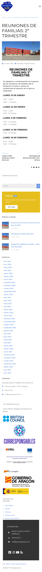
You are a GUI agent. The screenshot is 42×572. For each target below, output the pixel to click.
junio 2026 (7, 264)
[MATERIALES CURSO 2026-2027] (5, 236)
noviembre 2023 (9, 358)
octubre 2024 (8, 325)
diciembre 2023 (9, 355)
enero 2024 (8, 352)
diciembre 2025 (9, 282)
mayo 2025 (8, 304)
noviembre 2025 (9, 285)
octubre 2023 (8, 361)
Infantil (26, 63)
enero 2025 (8, 316)
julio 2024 (7, 334)
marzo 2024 (8, 346)
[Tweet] (34, 167)
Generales (20, 63)
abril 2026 (7, 270)
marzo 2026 (8, 273)
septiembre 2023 (10, 364)
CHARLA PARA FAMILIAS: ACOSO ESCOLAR (8, 158)
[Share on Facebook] (31, 167)
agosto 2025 (8, 294)
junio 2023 (7, 373)
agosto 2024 (8, 331)
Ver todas (11, 207)
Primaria (32, 63)
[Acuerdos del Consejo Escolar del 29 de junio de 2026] (5, 225)
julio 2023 (7, 370)
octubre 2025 (8, 288)
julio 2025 (7, 297)
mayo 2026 (8, 267)
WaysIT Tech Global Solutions (16, 564)
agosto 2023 (8, 367)
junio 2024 (7, 337)
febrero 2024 (8, 349)
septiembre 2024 (10, 328)
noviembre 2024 (9, 322)
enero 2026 (8, 279)
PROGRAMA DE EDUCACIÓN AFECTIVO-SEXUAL (31, 158)
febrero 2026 (8, 276)
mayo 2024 (8, 340)
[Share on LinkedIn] (38, 167)
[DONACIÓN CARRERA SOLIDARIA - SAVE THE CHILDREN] (5, 246)
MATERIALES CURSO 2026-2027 (22, 234)
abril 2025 (7, 307)
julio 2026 (7, 261)
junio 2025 (7, 300)
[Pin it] (36, 167)
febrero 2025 (8, 313)
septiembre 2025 (10, 291)
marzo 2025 (8, 310)
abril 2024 (7, 343)
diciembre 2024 (9, 319)
